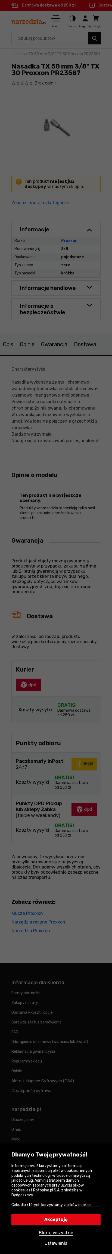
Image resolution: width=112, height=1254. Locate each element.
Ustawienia (56, 1243)
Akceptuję (56, 1219)
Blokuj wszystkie (56, 1232)
